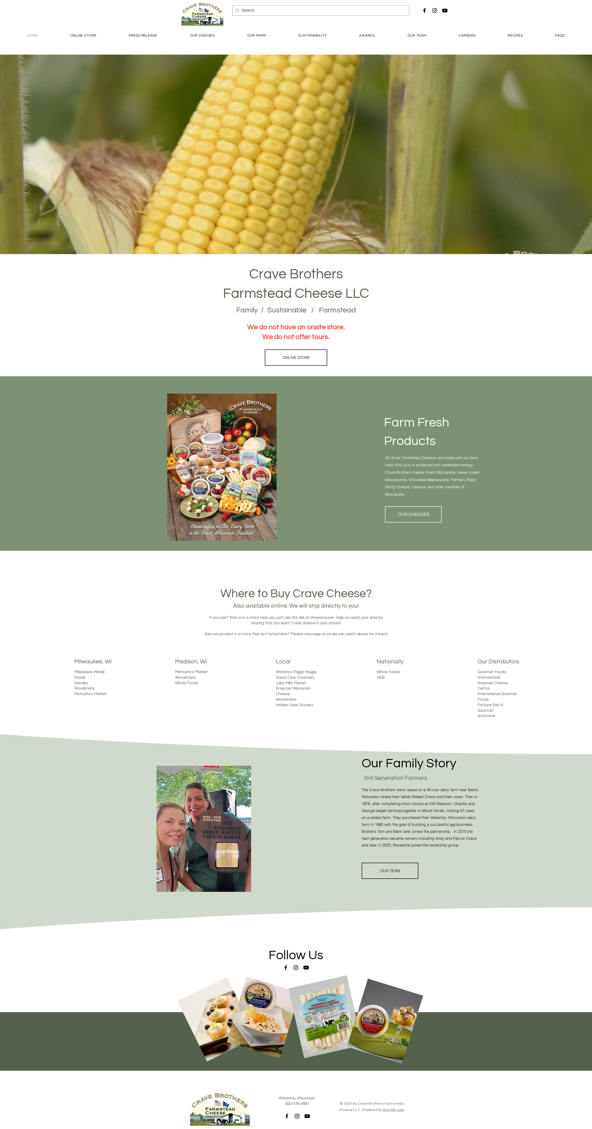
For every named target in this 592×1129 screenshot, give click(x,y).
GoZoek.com (393, 1110)
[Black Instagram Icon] (435, 10)
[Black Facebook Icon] (424, 10)
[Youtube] (445, 10)
